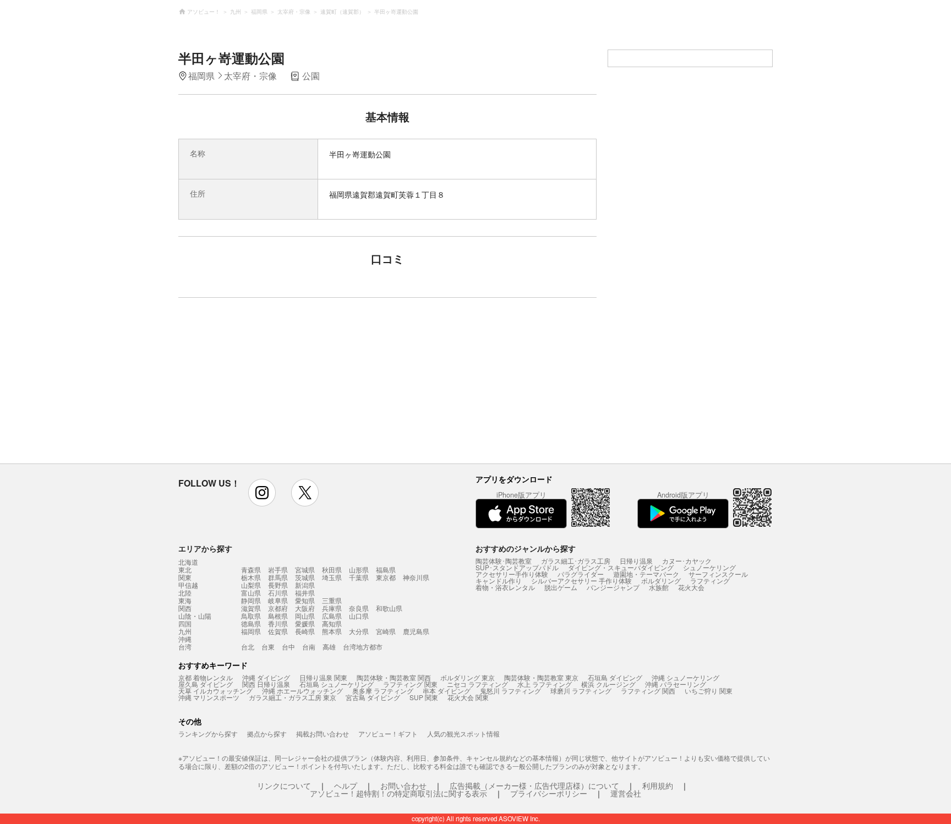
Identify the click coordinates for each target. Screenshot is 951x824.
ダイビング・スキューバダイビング (621, 567)
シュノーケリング (709, 567)
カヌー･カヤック (687, 560)
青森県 (251, 569)
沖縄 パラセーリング (675, 684)
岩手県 (278, 569)
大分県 (359, 631)
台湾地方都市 (362, 646)
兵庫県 (332, 608)
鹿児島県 (416, 631)
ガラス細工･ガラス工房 (575, 560)
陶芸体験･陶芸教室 (504, 560)
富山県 (251, 592)
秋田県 (332, 569)
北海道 (188, 562)
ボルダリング (661, 580)
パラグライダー (581, 574)
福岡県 (251, 631)
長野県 (278, 585)
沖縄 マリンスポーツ (208, 697)
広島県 (332, 615)
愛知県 (305, 600)
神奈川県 (416, 577)
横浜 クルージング (608, 684)
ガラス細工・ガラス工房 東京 (292, 697)
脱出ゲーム (560, 587)
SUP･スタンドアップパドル (517, 567)
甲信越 (188, 585)
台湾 (185, 646)
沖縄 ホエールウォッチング (302, 690)
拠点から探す (267, 733)
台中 (288, 646)
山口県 (359, 615)
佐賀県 (278, 631)
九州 (185, 631)
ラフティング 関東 (410, 684)
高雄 (329, 646)
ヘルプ (345, 785)
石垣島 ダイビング (615, 677)
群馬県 (278, 577)
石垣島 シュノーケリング (336, 684)
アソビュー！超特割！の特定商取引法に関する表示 (398, 793)
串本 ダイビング (447, 690)
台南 (308, 646)
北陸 (185, 593)
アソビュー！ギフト (388, 733)
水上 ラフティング (544, 684)
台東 (268, 646)
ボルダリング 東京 (467, 677)
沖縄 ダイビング (266, 677)
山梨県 (251, 585)
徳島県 (251, 623)
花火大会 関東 (468, 697)
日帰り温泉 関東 (323, 677)
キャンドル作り (499, 580)
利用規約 (657, 785)
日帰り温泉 (636, 560)
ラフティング (710, 580)
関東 (185, 577)
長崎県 (305, 631)
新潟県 (305, 585)
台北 (247, 646)
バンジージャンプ (613, 587)
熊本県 (332, 631)
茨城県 (305, 577)
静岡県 (251, 600)
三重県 (332, 600)
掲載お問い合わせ (322, 733)
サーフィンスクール (718, 574)
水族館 (659, 587)
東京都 (386, 577)
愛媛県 (305, 623)
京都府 (278, 608)
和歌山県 (389, 608)
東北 (185, 569)
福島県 (386, 569)
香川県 (278, 623)
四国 (185, 623)
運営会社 (625, 793)
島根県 (278, 615)
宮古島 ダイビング (373, 697)
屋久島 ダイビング (205, 684)
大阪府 (305, 608)
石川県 (278, 592)
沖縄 (185, 639)
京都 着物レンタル (205, 677)
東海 (185, 600)
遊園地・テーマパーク (646, 574)
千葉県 (359, 577)
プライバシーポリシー (548, 793)
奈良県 (359, 608)
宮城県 (305, 569)
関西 (185, 608)
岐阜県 (278, 600)
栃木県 (251, 577)
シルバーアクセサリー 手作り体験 (581, 580)
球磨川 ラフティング (580, 690)
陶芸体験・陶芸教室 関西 (394, 677)
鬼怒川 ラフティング (510, 690)
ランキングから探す (208, 733)
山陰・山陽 (194, 616)
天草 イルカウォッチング (215, 690)
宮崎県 (386, 631)
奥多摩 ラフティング (382, 690)
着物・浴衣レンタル (505, 587)
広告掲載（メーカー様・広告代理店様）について (534, 785)
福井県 (305, 592)
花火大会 (691, 587)
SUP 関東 (423, 697)
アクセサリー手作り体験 (512, 574)
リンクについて (284, 785)
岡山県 (305, 615)
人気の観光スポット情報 (463, 733)
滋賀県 (251, 608)
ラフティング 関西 (648, 690)
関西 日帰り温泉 (266, 684)
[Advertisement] (292, 386)
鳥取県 (251, 615)
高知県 (332, 623)
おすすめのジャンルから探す (526, 548)
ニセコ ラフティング (477, 684)
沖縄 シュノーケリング (685, 677)
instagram (262, 492)
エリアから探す (205, 548)
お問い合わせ (403, 785)
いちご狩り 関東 (709, 690)
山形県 (359, 569)
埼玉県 (332, 577)
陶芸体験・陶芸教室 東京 (541, 677)
